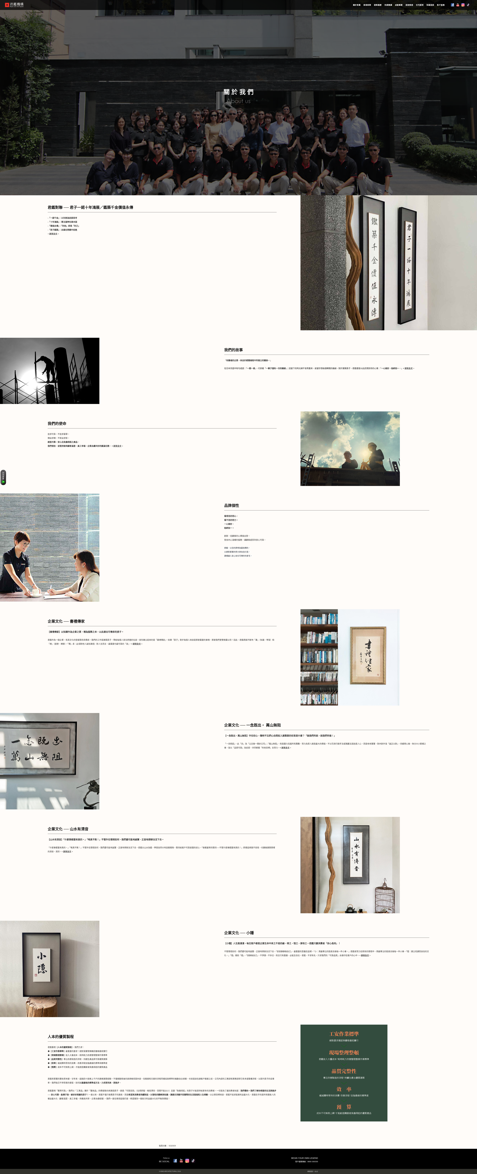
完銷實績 (388, 5)
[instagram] (187, 1161)
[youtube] (181, 1161)
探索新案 (367, 5)
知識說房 (430, 5)
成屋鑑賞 (399, 5)
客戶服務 (441, 5)
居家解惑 (409, 5)
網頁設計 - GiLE (312, 1171)
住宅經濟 (420, 5)
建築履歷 (378, 5)
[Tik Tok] (193, 1161)
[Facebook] (175, 1161)
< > (53, 234)
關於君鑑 (357, 5)
